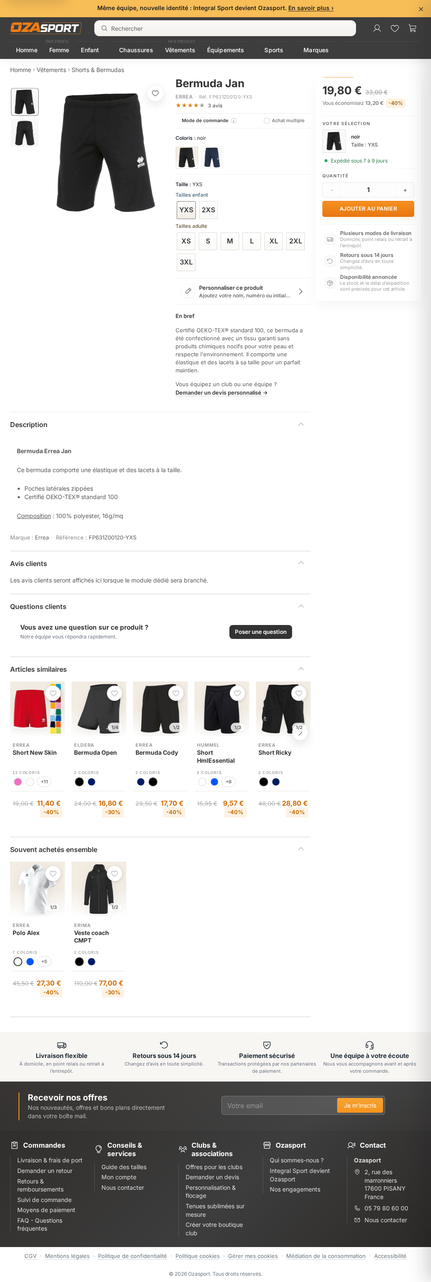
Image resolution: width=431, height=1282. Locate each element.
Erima (82, 925)
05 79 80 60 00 (386, 1208)
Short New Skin (35, 752)
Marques (316, 49)
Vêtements (180, 49)
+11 (44, 782)
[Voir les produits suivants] (300, 732)
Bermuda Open (95, 752)
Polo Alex (26, 932)
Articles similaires (38, 669)
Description (29, 424)
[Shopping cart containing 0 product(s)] (412, 28)
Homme (26, 49)
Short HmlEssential (216, 756)
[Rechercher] (104, 28)
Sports (273, 49)
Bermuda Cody (157, 752)
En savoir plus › (311, 7)
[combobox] (225, 28)
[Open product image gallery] (105, 152)
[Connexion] (377, 28)
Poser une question (261, 631)
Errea (184, 96)
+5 (44, 961)
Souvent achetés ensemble (53, 849)
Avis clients (28, 563)
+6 (228, 782)
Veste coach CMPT (91, 936)
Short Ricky (274, 752)
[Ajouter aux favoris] (155, 93)
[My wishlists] (394, 28)
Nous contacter (385, 1219)
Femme (59, 49)
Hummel (208, 745)
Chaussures (136, 49)
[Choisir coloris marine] (212, 157)
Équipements (226, 49)
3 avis (215, 105)
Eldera (84, 745)
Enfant (90, 49)
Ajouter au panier (368, 209)
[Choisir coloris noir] (187, 157)
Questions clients (38, 606)
